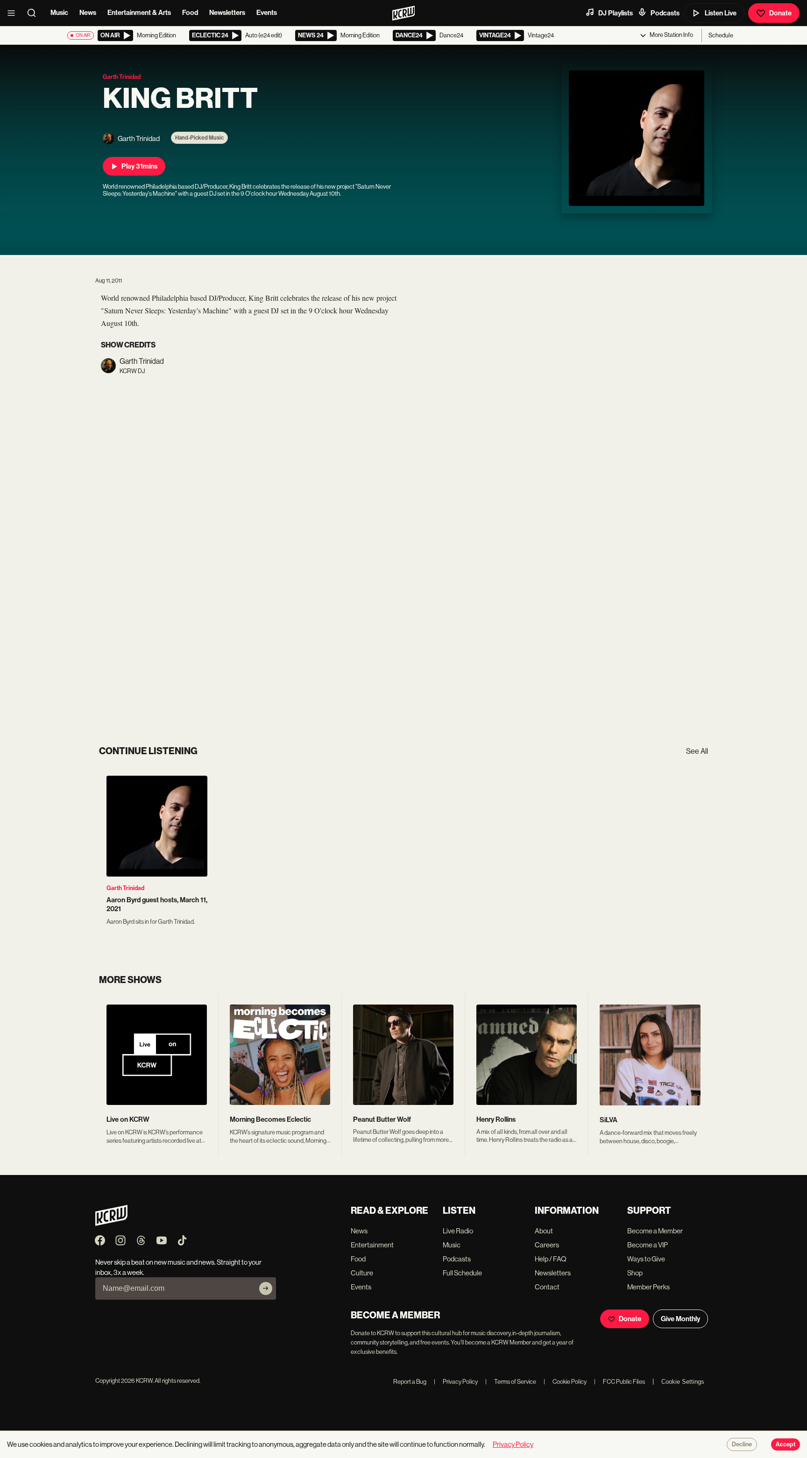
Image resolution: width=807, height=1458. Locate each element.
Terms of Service (510, 1381)
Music (59, 12)
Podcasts (665, 13)
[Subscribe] (265, 1288)
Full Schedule (462, 1273)
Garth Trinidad (125, 888)
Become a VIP (647, 1245)
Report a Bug (409, 1381)
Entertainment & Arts (139, 12)
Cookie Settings (682, 1381)
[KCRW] (111, 1223)
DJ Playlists (615, 13)
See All (697, 751)
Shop (635, 1273)
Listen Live (720, 13)
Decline (742, 1444)
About (544, 1231)
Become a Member (655, 1231)
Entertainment (372, 1245)
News (87, 12)
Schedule (720, 35)
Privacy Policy (456, 1381)
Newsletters (227, 12)
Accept (785, 1444)
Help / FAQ (550, 1259)
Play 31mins (139, 166)
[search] (34, 13)
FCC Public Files (619, 1381)
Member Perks (648, 1287)
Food (190, 12)
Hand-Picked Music (199, 137)
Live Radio (458, 1231)
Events (266, 12)
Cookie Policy (565, 1381)
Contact (547, 1287)
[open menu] (14, 13)
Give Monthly (680, 1319)
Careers (547, 1245)
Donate (780, 13)
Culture (362, 1273)
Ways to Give (646, 1259)
